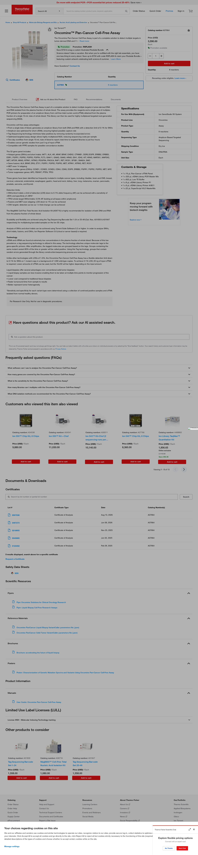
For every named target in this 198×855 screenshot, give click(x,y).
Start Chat (182, 848)
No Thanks (169, 848)
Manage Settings (12, 846)
